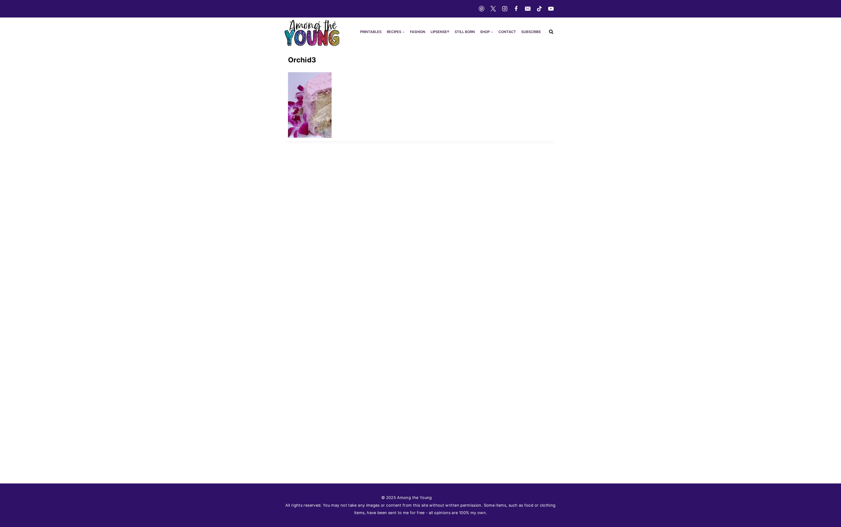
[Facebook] (516, 8)
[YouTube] (551, 8)
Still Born (465, 32)
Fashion (417, 32)
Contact (507, 32)
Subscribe (531, 32)
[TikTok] (539, 8)
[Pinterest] (481, 8)
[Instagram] (504, 8)
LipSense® (440, 32)
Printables (371, 32)
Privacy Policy (446, 497)
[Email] (527, 8)
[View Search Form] (551, 31)
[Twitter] (493, 8)
